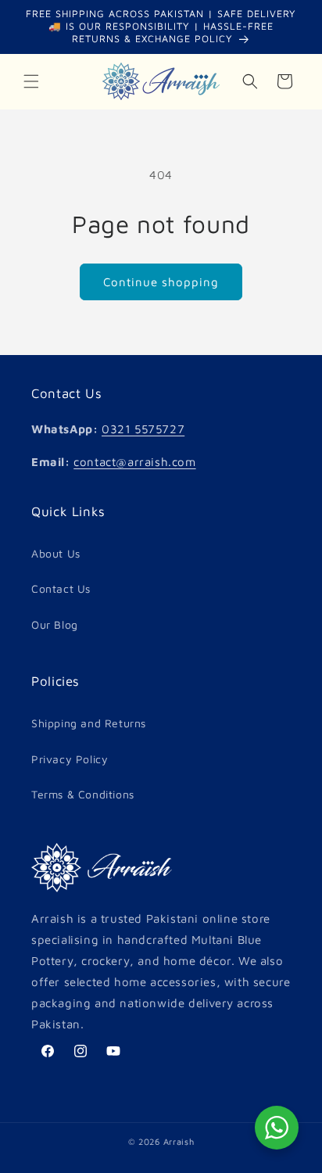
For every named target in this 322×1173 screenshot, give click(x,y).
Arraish (179, 1141)
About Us (55, 553)
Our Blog (54, 624)
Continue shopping (161, 282)
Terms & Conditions (82, 794)
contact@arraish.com (134, 461)
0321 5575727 (143, 429)
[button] (31, 81)
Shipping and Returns (88, 723)
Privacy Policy (69, 759)
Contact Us (61, 588)
